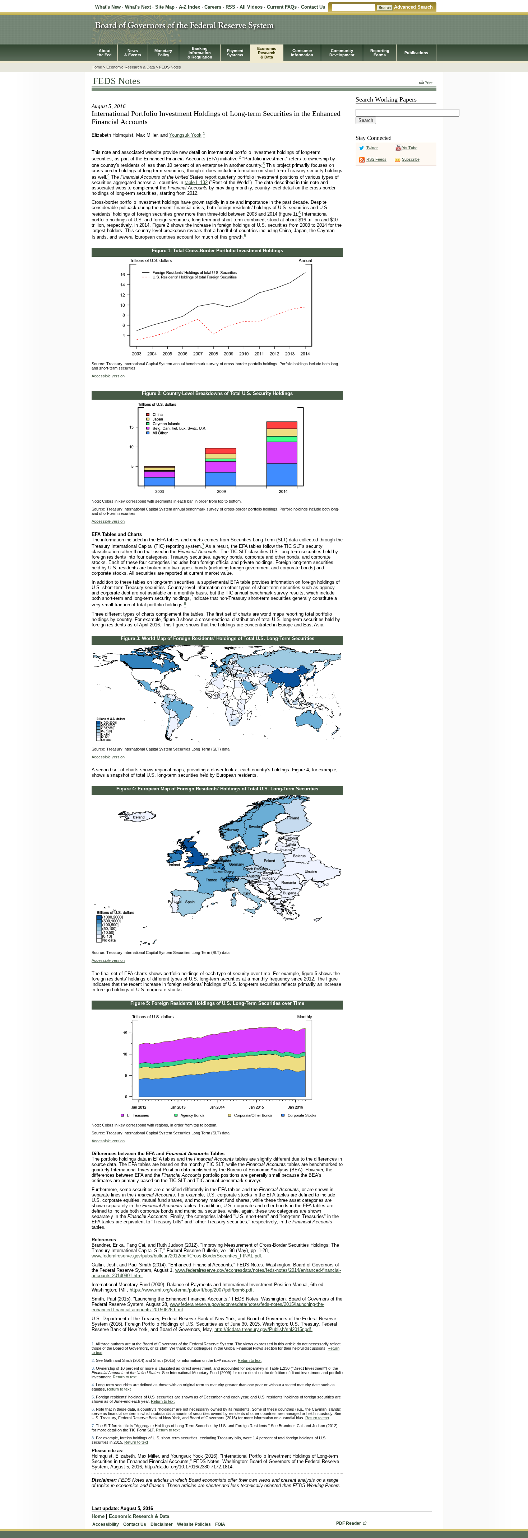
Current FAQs (282, 7)
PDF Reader (348, 1523)
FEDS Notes (170, 67)
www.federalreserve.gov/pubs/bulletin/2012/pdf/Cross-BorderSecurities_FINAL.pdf (176, 1256)
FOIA (220, 1524)
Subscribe (411, 159)
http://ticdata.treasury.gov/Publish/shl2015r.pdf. (263, 1329)
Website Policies (194, 1524)
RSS (230, 7)
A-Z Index (189, 7)
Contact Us (313, 7)
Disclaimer (161, 1524)
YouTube (409, 148)
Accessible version (108, 376)
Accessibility (105, 1524)
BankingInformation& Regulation (199, 52)
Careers (212, 7)
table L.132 (196, 182)
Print (428, 83)
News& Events (132, 52)
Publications (416, 53)
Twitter (372, 148)
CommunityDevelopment (342, 52)
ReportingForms (379, 52)
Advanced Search (413, 7)
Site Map (165, 7)
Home (97, 67)
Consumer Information (302, 52)
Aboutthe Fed (104, 52)
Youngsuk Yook (185, 135)
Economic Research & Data (130, 67)
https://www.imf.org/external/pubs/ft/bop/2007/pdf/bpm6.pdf (191, 1290)
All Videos (251, 7)
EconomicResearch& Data (266, 52)
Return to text (249, 1360)
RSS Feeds (376, 159)
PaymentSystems (235, 52)
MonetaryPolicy (163, 52)
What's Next (138, 7)
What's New (108, 7)
